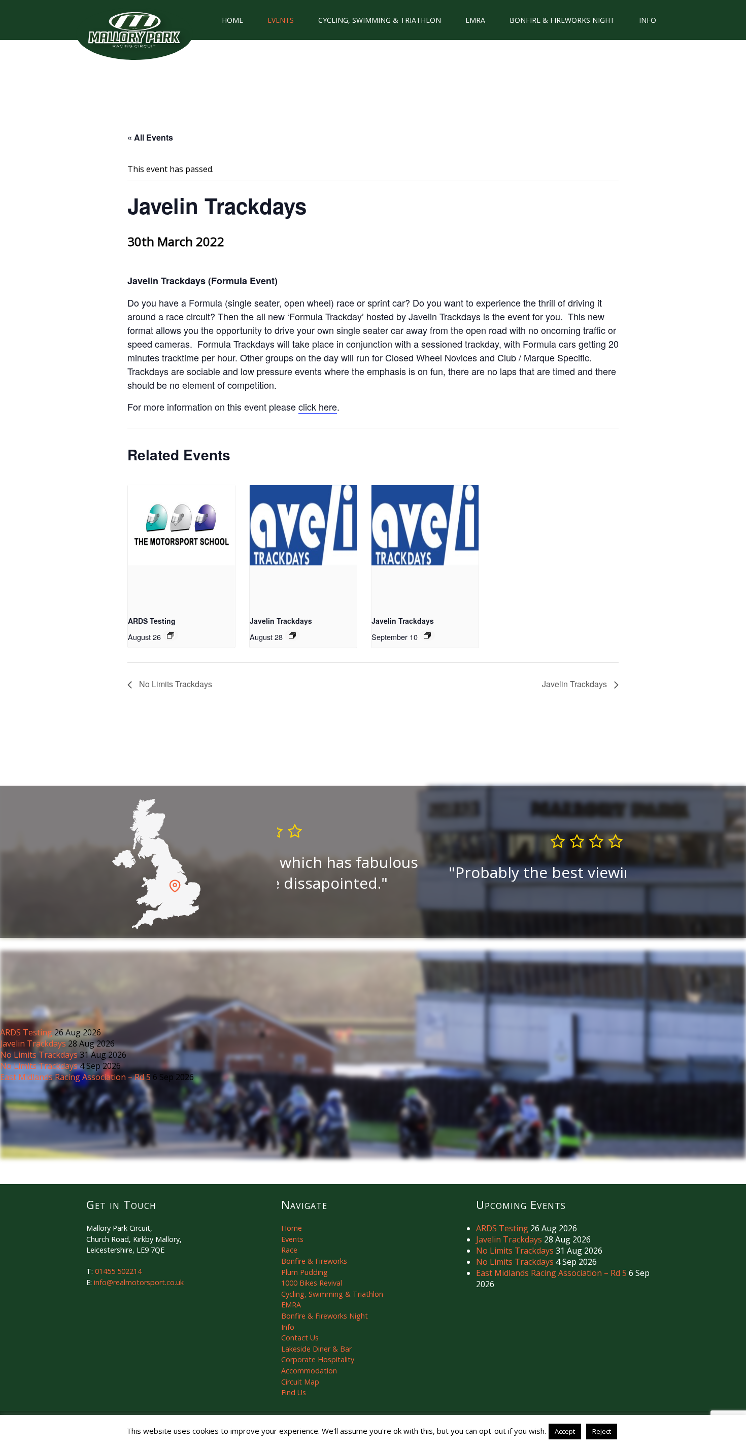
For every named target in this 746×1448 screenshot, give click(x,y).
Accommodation (309, 1370)
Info (647, 20)
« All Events (150, 137)
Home (232, 20)
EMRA (475, 20)
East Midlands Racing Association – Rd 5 (76, 1077)
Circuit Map (300, 1382)
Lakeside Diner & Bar (316, 1349)
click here (317, 406)
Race (289, 1250)
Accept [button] (565, 1431)
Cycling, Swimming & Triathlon (379, 20)
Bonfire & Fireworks (314, 1261)
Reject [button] (601, 1431)
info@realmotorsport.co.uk (139, 1282)
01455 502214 (118, 1271)
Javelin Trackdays (281, 621)
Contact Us (300, 1337)
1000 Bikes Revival (311, 1283)
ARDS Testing (152, 621)
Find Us (293, 1392)
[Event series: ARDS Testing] (170, 635)
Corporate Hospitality (317, 1359)
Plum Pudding (304, 1272)
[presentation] (181, 525)
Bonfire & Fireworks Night (562, 20)
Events (280, 20)
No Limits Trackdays (174, 684)
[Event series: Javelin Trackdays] (292, 635)
